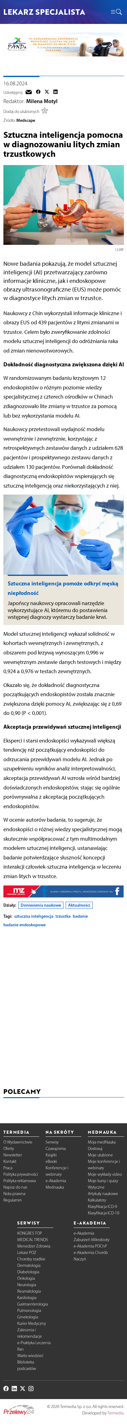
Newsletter (12, 1155)
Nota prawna (14, 1193)
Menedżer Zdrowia (33, 1246)
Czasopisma (56, 1148)
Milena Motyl (42, 101)
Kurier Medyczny (31, 1323)
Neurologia (26, 1284)
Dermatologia (28, 1265)
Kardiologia (26, 1297)
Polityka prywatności (20, 1174)
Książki (51, 1155)
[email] (29, 92)
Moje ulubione (100, 1155)
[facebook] (38, 92)
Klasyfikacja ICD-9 (102, 1206)
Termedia (115, 1413)
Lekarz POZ (26, 1252)
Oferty (8, 1148)
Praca (7, 1168)
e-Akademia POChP (90, 1246)
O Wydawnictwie (17, 1142)
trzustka (63, 916)
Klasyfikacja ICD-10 (103, 1213)
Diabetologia (28, 1272)
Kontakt (9, 1161)
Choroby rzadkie (31, 1259)
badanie (80, 916)
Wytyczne (96, 1187)
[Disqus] (63, 1009)
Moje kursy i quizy (103, 1180)
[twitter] (47, 92)
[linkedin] (55, 92)
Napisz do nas (15, 1187)
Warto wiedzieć (30, 1355)
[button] (116, 12)
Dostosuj (95, 1148)
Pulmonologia (29, 1310)
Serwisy (52, 1142)
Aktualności (79, 905)
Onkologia (26, 1278)
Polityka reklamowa (19, 1180)
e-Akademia (56, 1180)
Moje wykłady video (105, 1174)
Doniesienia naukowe (41, 905)
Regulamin (12, 1200)
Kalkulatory (97, 1200)
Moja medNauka (102, 1142)
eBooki (51, 1161)
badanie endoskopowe (24, 925)
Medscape (25, 120)
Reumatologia (29, 1291)
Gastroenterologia (32, 1304)
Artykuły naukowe (103, 1193)
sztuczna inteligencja (33, 916)
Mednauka (55, 1187)
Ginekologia (27, 1317)
